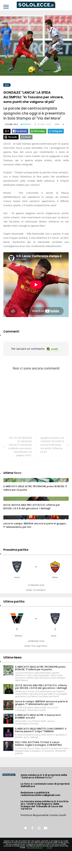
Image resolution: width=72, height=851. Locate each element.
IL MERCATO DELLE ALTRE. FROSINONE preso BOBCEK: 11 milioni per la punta (40, 668)
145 (9, 483)
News (7, 85)
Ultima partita (13, 602)
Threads (12, 137)
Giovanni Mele (11, 124)
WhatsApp (39, 131)
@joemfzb (26, 124)
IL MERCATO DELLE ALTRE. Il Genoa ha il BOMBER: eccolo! (38, 716)
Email (28, 137)
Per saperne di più (35, 847)
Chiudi (49, 847)
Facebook (21, 131)
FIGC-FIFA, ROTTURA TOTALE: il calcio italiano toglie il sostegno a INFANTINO (38, 744)
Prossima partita (15, 550)
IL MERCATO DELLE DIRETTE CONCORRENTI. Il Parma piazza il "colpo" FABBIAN (40, 730)
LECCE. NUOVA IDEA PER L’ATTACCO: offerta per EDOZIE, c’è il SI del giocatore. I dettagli (31, 506)
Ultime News (12, 657)
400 (9, 521)
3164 (9, 502)
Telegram (57, 131)
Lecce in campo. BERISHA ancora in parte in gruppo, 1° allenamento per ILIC (41, 703)
